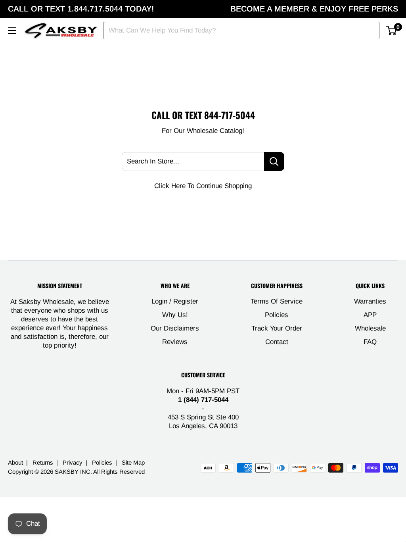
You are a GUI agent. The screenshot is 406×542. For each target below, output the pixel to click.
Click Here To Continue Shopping (203, 186)
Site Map (133, 462)
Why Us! (175, 315)
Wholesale (370, 328)
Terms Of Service (277, 301)
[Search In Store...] (274, 161)
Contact (276, 342)
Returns (43, 462)
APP (370, 315)
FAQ (370, 342)
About (15, 462)
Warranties (370, 301)
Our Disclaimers (175, 328)
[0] (391, 30)
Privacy (72, 462)
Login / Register (174, 301)
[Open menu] (12, 30)
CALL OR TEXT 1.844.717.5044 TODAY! (81, 8)
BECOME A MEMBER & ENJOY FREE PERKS (314, 8)
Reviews (175, 342)
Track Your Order (276, 328)
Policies (276, 315)
